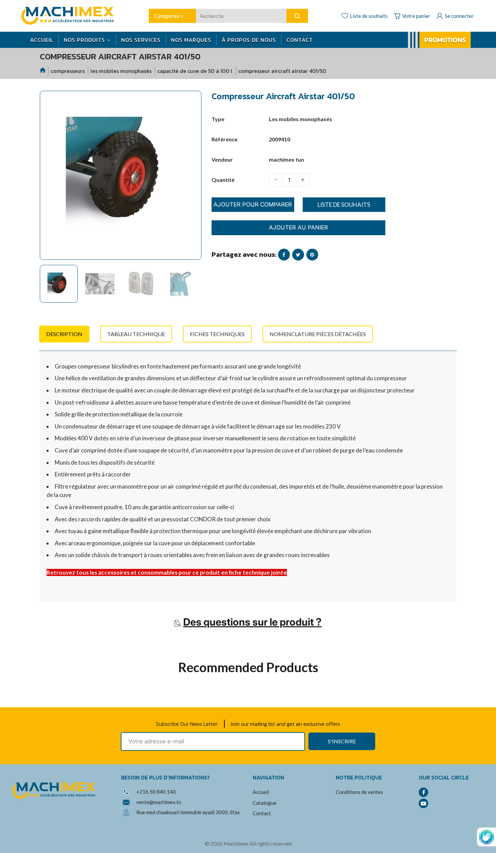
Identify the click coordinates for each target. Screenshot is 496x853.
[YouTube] (423, 803)
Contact (262, 813)
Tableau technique (136, 334)
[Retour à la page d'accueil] (43, 71)
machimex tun (286, 159)
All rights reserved (270, 843)
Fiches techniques (217, 334)
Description (64, 334)
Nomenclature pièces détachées (318, 334)
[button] (50, 287)
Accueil (261, 792)
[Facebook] (423, 792)
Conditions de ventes (359, 792)
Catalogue (264, 803)
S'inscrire (342, 741)
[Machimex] (70, 15)
